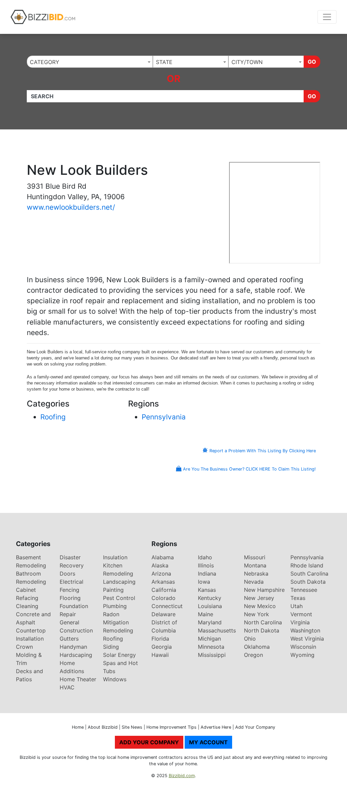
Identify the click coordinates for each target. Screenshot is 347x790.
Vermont (301, 614)
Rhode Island (306, 565)
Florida (160, 638)
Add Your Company (255, 727)
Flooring (70, 598)
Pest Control (119, 598)
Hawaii (160, 654)
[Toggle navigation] (327, 17)
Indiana (207, 573)
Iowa (204, 581)
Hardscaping (76, 654)
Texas (297, 598)
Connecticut (167, 606)
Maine (205, 614)
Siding (111, 646)
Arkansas (163, 581)
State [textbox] (164, 62)
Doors (67, 573)
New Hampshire (264, 589)
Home (78, 727)
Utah (296, 606)
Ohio (250, 638)
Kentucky (209, 598)
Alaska (159, 565)
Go (312, 61)
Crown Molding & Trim (29, 654)
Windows (114, 679)
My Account (208, 742)
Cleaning (27, 606)
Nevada (254, 581)
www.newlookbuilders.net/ (71, 207)
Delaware (163, 614)
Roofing (53, 417)
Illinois (206, 565)
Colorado (163, 598)
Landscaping (119, 581)
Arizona (161, 573)
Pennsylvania (164, 417)
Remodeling (118, 630)
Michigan (209, 638)
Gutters (69, 638)
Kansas (207, 589)
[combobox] (90, 62)
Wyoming (302, 654)
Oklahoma (257, 646)
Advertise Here (216, 727)
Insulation (115, 557)
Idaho (205, 557)
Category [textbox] (44, 62)
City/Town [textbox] (247, 62)
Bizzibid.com (182, 775)
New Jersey (259, 598)
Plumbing (115, 606)
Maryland (210, 622)
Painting (113, 589)
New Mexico (260, 606)
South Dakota (308, 581)
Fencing (69, 589)
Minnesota (211, 646)
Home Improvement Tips (171, 727)
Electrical (71, 581)
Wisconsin (303, 646)
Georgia (161, 646)
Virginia (300, 622)
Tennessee (303, 589)
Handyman (73, 646)
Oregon (253, 654)
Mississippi (212, 654)
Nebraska (256, 573)
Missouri (254, 557)
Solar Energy (119, 654)
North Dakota (261, 630)
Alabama (162, 557)
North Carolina (263, 622)
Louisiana (210, 606)
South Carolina (309, 573)
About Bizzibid (103, 727)
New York (256, 614)
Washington (305, 630)
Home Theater (78, 679)
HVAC (67, 687)
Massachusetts (217, 630)
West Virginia (307, 638)
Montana (255, 565)
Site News (132, 727)
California (163, 589)
